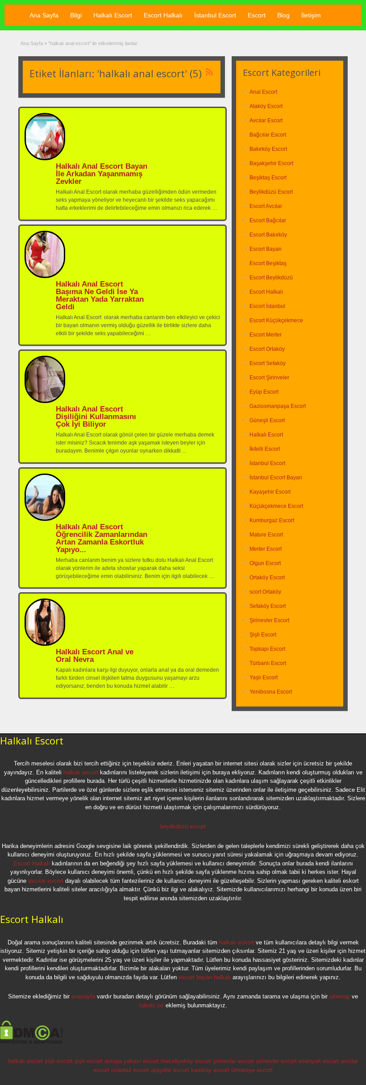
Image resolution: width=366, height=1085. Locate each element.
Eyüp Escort (264, 392)
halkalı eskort (236, 942)
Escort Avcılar (266, 206)
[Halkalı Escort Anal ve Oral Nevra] (45, 644)
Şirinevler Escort (269, 620)
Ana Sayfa (43, 15)
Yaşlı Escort (264, 677)
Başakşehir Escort (271, 163)
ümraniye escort (252, 1070)
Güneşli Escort (267, 420)
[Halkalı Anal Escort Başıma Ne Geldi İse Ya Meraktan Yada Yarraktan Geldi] (45, 276)
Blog (283, 15)
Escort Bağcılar (268, 220)
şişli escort (59, 1061)
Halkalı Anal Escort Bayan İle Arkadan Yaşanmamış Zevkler (101, 174)
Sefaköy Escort (268, 606)
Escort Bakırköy (268, 235)
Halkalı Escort (112, 15)
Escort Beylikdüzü (271, 277)
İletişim (311, 15)
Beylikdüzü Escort (271, 192)
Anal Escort (263, 92)
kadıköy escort (210, 1070)
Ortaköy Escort (267, 577)
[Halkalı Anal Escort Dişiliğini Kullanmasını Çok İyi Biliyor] (45, 401)
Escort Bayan (266, 249)
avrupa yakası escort (131, 1061)
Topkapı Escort (267, 649)
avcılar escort (45, 880)
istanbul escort (130, 1070)
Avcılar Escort (266, 120)
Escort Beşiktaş (268, 263)
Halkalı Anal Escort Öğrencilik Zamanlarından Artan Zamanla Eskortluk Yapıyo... (101, 538)
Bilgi (76, 15)
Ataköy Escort (266, 106)
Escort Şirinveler (269, 377)
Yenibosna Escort (271, 692)
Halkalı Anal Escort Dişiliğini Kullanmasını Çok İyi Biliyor (96, 416)
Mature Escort (266, 535)
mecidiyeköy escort (186, 1061)
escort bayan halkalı (205, 977)
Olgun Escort (265, 563)
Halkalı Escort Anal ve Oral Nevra (94, 656)
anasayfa (83, 996)
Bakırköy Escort (268, 149)
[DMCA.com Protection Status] (31, 1042)
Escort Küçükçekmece (276, 320)
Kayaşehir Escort (270, 492)
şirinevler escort (233, 1061)
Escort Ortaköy (267, 349)
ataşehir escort (170, 1070)
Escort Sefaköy (268, 363)
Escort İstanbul (267, 306)
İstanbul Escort (215, 15)
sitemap (339, 996)
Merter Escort (266, 549)
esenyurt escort (319, 1061)
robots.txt (151, 1005)
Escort (257, 15)
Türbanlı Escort (268, 663)
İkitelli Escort (265, 449)
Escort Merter (266, 335)
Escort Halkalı (163, 15)
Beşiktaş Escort (268, 178)
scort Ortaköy (265, 592)
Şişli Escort (263, 635)
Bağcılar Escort (268, 135)
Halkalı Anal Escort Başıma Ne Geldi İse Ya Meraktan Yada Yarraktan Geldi (100, 295)
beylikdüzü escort (183, 826)
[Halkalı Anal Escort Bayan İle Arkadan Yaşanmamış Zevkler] (45, 158)
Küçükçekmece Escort (276, 506)
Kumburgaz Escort (272, 520)
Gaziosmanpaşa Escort (278, 406)
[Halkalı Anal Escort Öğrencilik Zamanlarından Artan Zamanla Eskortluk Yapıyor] (45, 519)
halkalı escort (80, 772)
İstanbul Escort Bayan (276, 477)
